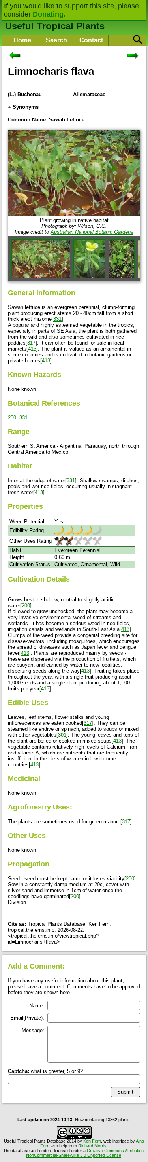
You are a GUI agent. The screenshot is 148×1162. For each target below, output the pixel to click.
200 (12, 418)
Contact (91, 40)
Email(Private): (27, 1018)
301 (62, 735)
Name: (36, 1005)
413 (32, 349)
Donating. (49, 14)
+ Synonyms (23, 107)
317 (31, 343)
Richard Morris (92, 1145)
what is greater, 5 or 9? (45, 1071)
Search (56, 40)
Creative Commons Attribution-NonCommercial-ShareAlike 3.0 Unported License (85, 1153)
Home (22, 40)
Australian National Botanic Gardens (92, 232)
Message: (33, 1030)
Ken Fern (92, 1141)
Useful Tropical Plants (55, 26)
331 (57, 319)
